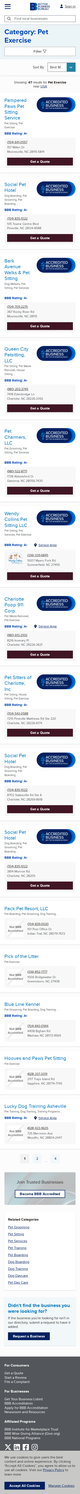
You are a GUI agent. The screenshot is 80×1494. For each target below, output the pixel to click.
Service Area (47, 545)
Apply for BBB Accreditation (26, 1407)
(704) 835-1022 (17, 219)
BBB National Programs (22, 1437)
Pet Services (17, 1241)
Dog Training (18, 1268)
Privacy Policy (53, 1469)
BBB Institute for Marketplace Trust (31, 1429)
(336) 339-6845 (37, 555)
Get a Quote (40, 161)
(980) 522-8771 (17, 471)
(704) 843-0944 (37, 1026)
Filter (38, 51)
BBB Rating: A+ (16, 781)
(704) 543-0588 (17, 713)
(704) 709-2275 (17, 307)
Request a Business (29, 1336)
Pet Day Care (18, 1282)
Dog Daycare (18, 1275)
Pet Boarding (18, 1255)
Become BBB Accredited (40, 1193)
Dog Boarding (18, 1261)
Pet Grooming (18, 1227)
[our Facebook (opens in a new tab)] (25, 1449)
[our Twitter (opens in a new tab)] (8, 1449)
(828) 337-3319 (37, 1074)
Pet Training (17, 1247)
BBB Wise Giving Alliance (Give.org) (32, 1433)
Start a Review (15, 1377)
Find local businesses (31, 18)
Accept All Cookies (24, 1485)
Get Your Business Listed (23, 1399)
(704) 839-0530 (38, 924)
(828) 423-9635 (37, 1128)
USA (43, 86)
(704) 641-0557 (17, 142)
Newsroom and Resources (24, 1412)
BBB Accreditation (18, 1403)
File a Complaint (17, 1381)
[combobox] (61, 67)
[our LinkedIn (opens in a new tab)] (16, 1449)
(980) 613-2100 (17, 635)
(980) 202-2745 (17, 389)
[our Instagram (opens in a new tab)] (34, 1449)
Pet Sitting (16, 1234)
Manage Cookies (61, 1486)
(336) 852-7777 (37, 972)
